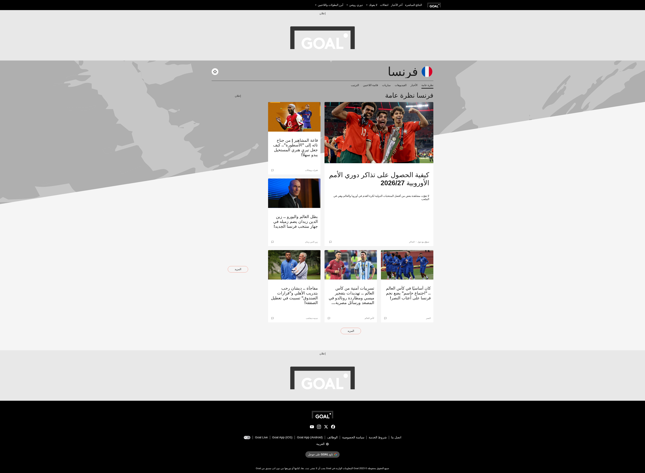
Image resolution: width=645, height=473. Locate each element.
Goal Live (261, 437)
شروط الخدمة (378, 437)
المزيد (351, 330)
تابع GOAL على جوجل (320, 454)
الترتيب (355, 85)
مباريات (386, 85)
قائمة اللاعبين (370, 85)
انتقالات (384, 5)
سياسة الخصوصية (353, 437)
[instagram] (319, 427)
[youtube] (312, 427)
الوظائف (332, 437)
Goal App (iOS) (282, 437)
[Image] (379, 132)
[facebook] (333, 427)
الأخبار (414, 85)
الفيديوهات (400, 85)
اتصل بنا (396, 437)
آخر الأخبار (396, 5)
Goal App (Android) (310, 437)
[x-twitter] (326, 427)
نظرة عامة (427, 85)
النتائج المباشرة (413, 5)
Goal (356, 468)
